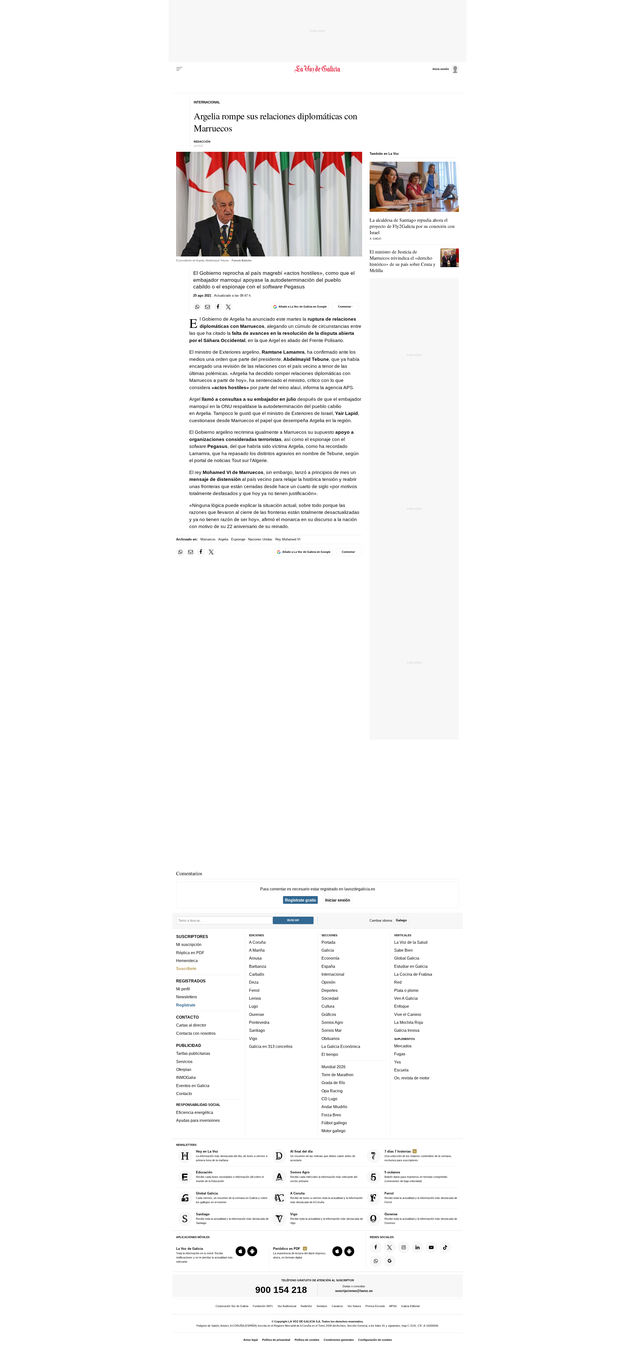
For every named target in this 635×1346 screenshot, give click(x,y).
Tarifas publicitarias (193, 1053)
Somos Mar (331, 1030)
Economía (330, 958)
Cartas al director (191, 1025)
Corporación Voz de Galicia (232, 1306)
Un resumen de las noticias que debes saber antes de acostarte (322, 1156)
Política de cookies (307, 1339)
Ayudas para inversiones (198, 1120)
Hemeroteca (187, 960)
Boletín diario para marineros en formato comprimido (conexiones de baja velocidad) (415, 1177)
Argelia (223, 539)
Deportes (329, 990)
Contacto (184, 1093)
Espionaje (238, 539)
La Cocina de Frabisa (413, 974)
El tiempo (329, 1054)
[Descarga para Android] (252, 1251)
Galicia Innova (406, 1030)
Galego (401, 920)
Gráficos (328, 1014)
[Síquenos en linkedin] (417, 1247)
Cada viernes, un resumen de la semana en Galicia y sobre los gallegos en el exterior (231, 1197)
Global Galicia (406, 958)
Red (398, 982)
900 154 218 (281, 1290)
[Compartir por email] (207, 307)
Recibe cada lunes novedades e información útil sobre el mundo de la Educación (230, 1177)
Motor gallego (333, 1131)
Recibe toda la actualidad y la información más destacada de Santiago (232, 1219)
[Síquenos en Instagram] (404, 1247)
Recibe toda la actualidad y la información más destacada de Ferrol (420, 1197)
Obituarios (330, 1038)
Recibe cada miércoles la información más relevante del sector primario (323, 1177)
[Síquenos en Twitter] (390, 1247)
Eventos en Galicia (192, 1085)
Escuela (401, 1070)
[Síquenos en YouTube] (431, 1247)
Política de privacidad (276, 1339)
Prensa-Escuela (375, 1306)
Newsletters (186, 997)
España (328, 966)
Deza (253, 982)
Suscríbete (186, 969)
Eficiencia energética (194, 1112)
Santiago (257, 1030)
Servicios (184, 1061)
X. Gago (375, 238)
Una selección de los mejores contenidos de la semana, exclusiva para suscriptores (417, 1156)
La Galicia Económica (340, 1046)
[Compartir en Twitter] (228, 307)
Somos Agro (332, 1022)
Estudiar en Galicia (411, 966)
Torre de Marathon (337, 1074)
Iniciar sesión (337, 900)
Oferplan (183, 1069)
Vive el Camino (407, 1014)
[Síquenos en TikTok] (445, 1247)
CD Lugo (329, 1098)
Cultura (327, 1006)
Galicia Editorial (410, 1306)
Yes (397, 1062)
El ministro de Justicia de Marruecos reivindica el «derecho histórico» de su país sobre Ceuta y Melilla (403, 261)
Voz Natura (354, 1306)
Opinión (328, 982)
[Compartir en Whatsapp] (197, 307)
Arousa (255, 958)
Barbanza (257, 966)
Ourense (256, 1014)
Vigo (253, 1038)
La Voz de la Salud (410, 942)
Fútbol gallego (334, 1123)
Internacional (332, 974)
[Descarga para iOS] (241, 1251)
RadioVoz (306, 1306)
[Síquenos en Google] (390, 1261)
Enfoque (401, 1006)
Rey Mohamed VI (287, 539)
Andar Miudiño (334, 1107)
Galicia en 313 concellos (270, 1046)
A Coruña (257, 942)
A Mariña (257, 950)
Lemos (255, 998)
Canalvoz (337, 1306)
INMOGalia (186, 1077)
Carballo (256, 974)
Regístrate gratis (300, 900)
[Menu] (179, 69)
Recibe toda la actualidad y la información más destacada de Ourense (420, 1219)
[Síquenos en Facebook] (376, 1247)
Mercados (403, 1046)
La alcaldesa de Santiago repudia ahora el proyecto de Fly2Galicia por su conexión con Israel (412, 226)
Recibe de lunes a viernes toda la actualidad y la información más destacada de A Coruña (326, 1197)
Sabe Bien (403, 950)
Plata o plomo (406, 990)
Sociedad (329, 998)
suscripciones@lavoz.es (354, 1291)
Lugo (253, 1006)
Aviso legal (250, 1339)
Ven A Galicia (406, 998)
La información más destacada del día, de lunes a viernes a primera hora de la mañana (231, 1156)
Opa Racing (332, 1091)
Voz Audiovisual (287, 1306)
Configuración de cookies (375, 1339)
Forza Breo (331, 1115)
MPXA (393, 1306)
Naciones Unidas (260, 539)
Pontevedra (259, 1022)
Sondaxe (322, 1306)
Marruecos (208, 539)
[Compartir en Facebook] (218, 307)
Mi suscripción (188, 944)
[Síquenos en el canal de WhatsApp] (376, 1261)
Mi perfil (183, 989)
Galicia (327, 950)
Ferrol (254, 990)
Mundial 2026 (333, 1066)
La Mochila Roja (408, 1022)
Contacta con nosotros (196, 1033)
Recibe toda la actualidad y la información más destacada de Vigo (326, 1219)
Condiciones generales (339, 1339)
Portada (328, 942)
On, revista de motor (411, 1078)
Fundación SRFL (263, 1306)
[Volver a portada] (318, 69)
